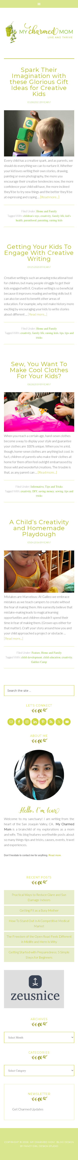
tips (62, 333)
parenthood (30, 220)
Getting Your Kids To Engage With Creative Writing (39, 252)
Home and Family (46, 211)
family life (58, 216)
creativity (45, 216)
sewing (59, 491)
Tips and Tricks (54, 486)
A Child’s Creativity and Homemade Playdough (39, 528)
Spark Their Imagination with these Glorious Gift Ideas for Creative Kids (39, 82)
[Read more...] (49, 197)
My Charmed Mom (39, 33)
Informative (37, 486)
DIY (34, 491)
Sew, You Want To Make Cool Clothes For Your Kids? (39, 370)
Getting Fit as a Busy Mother (39, 910)
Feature (36, 653)
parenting (43, 220)
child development (31, 657)
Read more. (55, 855)
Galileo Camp (39, 662)
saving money (46, 491)
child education (51, 657)
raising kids (55, 220)
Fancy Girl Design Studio (41, 1146)
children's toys (31, 216)
